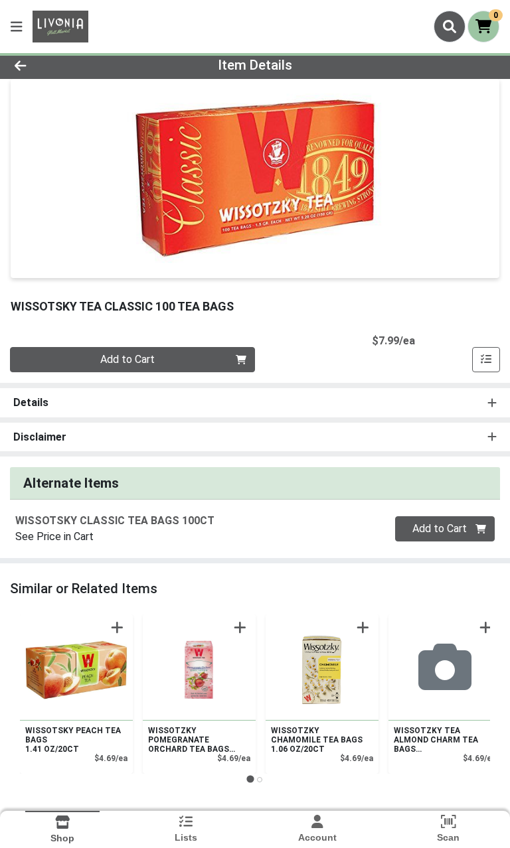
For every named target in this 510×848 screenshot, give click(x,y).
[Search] (449, 26)
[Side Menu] (17, 26)
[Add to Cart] (117, 627)
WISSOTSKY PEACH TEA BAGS (73, 740)
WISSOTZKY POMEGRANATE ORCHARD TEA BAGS (188, 740)
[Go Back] (72, 65)
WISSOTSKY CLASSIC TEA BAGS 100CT (114, 520)
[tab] (250, 779)
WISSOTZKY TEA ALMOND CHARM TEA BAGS (436, 740)
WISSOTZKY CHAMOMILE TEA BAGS (317, 740)
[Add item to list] (486, 359)
